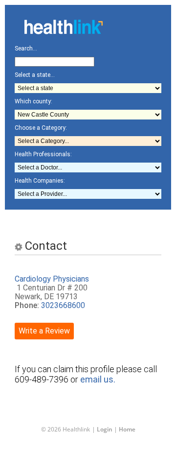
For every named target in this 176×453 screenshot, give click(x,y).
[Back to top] (80, 425)
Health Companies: (40, 180)
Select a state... (35, 75)
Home (127, 429)
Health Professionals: (43, 154)
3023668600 (63, 305)
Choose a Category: (41, 127)
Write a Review (44, 330)
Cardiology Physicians (52, 279)
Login (104, 429)
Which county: (33, 101)
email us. (97, 379)
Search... (26, 48)
